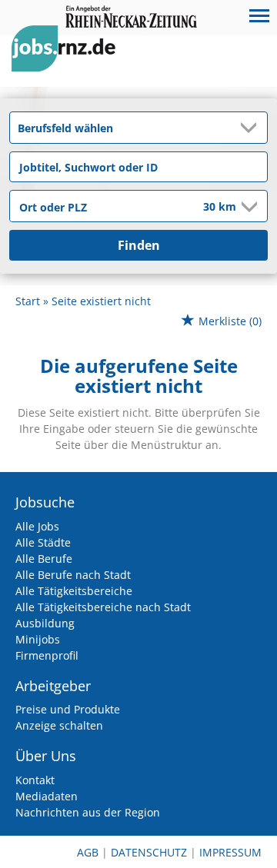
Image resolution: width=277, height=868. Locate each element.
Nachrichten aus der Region (87, 812)
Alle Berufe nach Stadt (73, 574)
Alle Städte (43, 542)
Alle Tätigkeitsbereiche (73, 591)
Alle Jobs (37, 526)
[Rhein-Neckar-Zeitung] (69, 62)
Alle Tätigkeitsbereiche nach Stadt (103, 607)
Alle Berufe (43, 558)
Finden (139, 245)
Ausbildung (45, 623)
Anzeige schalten (59, 725)
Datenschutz (149, 852)
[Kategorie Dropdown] (251, 127)
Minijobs (37, 639)
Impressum (230, 852)
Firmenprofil (46, 655)
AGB (87, 852)
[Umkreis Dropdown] (247, 206)
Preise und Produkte (67, 709)
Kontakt (35, 780)
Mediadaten (46, 796)
